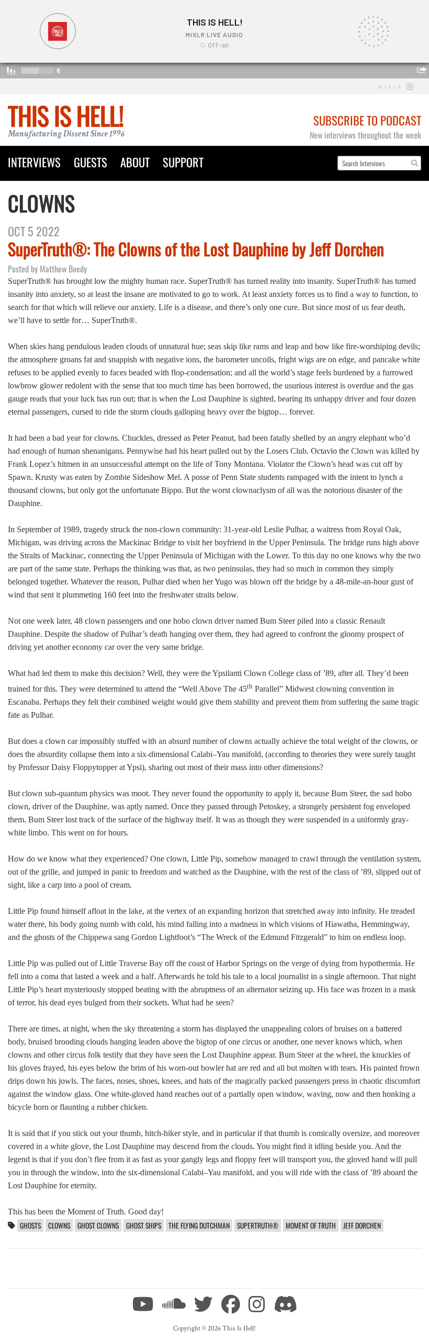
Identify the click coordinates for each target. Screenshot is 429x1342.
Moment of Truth (311, 1225)
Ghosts (30, 1225)
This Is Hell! (65, 115)
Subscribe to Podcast (367, 120)
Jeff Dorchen (362, 1225)
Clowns (59, 1225)
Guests (90, 161)
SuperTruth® (257, 1225)
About (135, 161)
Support (183, 161)
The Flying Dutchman (199, 1225)
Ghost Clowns (98, 1225)
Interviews (34, 161)
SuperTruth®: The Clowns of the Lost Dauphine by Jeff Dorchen (196, 248)
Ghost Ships (143, 1225)
